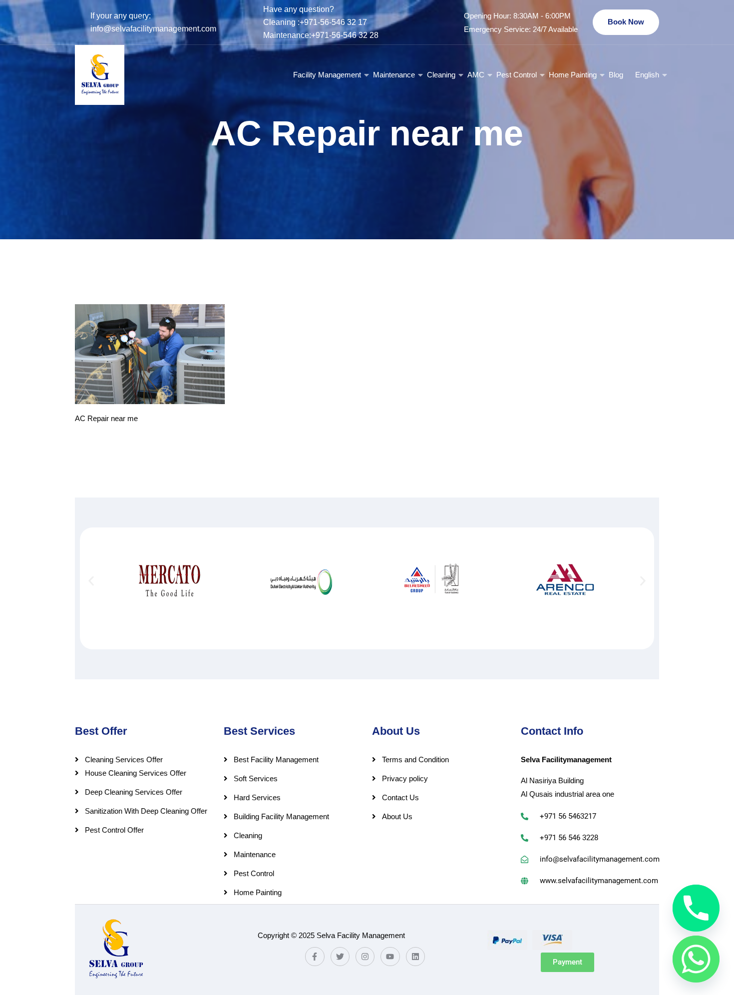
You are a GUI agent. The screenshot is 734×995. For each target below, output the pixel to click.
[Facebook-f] (314, 956)
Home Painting (573, 74)
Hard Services (257, 797)
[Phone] (696, 908)
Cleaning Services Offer (124, 759)
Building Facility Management (281, 816)
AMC (475, 74)
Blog (616, 74)
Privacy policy (405, 778)
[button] (91, 580)
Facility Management (327, 74)
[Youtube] (389, 956)
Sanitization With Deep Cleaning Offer (146, 811)
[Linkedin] (415, 956)
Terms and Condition (415, 759)
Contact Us (400, 797)
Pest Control (516, 74)
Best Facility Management (276, 759)
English (647, 74)
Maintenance (394, 74)
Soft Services (256, 778)
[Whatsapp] (696, 959)
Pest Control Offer (114, 830)
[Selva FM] (99, 75)
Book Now (626, 21)
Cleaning (441, 74)
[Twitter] (340, 956)
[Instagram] (365, 956)
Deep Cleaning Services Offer (133, 792)
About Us (397, 816)
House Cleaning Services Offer (135, 773)
